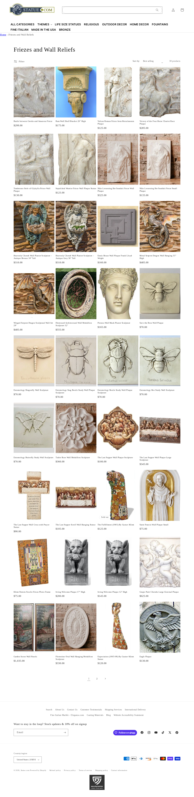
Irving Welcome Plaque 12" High (112, 592)
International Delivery (135, 710)
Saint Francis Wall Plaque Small (154, 525)
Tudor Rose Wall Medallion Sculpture (73, 457)
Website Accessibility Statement (129, 715)
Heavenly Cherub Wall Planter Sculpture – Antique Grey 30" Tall (75, 256)
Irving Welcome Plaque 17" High (70, 592)
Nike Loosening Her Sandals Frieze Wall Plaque (116, 189)
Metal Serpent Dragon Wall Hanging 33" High (158, 256)
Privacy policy (70, 770)
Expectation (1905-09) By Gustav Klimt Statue (116, 657)
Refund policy (55, 770)
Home (3, 34)
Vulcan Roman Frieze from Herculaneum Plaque (116, 122)
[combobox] (112, 10)
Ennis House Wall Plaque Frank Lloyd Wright (115, 256)
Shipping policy (101, 770)
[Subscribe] (64, 732)
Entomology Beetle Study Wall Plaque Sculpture (115, 391)
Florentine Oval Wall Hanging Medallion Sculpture (74, 657)
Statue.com (25, 770)
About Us (59, 710)
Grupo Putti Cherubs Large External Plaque (159, 592)
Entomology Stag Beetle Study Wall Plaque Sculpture (75, 391)
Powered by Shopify (38, 770)
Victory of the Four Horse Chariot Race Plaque (157, 122)
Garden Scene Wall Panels (25, 656)
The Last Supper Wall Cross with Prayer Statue (31, 526)
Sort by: (136, 61)
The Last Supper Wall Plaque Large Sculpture (155, 458)
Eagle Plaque (145, 656)
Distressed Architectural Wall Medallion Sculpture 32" (74, 324)
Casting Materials (95, 715)
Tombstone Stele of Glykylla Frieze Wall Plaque (32, 189)
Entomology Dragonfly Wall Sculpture (31, 390)
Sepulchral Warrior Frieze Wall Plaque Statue (76, 188)
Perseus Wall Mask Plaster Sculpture (114, 323)
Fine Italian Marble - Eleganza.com (67, 715)
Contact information (119, 770)
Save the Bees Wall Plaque (152, 323)
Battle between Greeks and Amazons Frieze (33, 121)
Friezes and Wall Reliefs (21, 34)
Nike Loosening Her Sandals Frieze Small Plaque (158, 189)
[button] (44, 24)
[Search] (157, 10)
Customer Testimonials (91, 710)
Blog (108, 715)
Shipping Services (113, 710)
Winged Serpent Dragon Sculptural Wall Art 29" (33, 324)
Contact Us (72, 710)
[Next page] (105, 678)
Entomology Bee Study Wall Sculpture (157, 390)
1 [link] (89, 678)
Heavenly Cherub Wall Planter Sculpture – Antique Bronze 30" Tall (33, 256)
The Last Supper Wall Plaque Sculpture (115, 457)
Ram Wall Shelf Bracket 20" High (71, 121)
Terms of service (85, 770)
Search (49, 710)
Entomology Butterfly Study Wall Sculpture (34, 457)
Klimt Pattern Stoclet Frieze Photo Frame (32, 592)
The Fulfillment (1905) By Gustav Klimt (116, 525)
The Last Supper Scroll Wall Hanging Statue (75, 525)
